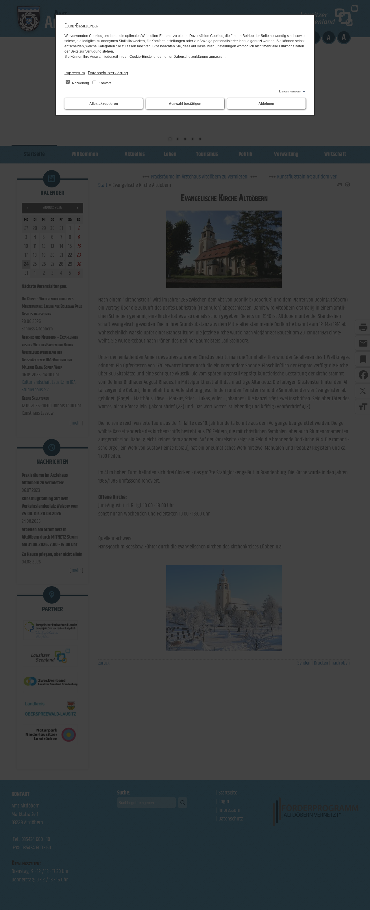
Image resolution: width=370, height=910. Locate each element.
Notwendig (80, 83)
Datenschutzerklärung (108, 72)
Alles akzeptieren (103, 104)
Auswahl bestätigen (185, 104)
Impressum (74, 72)
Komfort (104, 83)
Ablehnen (266, 104)
